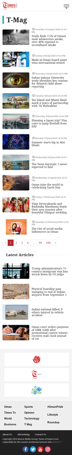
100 (48, 243)
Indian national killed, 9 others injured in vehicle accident (48, 312)
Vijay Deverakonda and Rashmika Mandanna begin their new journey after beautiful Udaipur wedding (49, 208)
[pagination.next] (55, 243)
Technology (31, 418)
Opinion (29, 412)
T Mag (28, 424)
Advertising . (23, 434)
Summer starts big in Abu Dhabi (48, 143)
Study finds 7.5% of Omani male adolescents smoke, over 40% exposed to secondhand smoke (49, 40)
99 (40, 243)
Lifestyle (52, 414)
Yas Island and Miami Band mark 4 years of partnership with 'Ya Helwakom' (50, 103)
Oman (8, 406)
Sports (28, 406)
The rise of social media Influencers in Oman (47, 230)
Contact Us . (41, 434)
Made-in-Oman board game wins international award (49, 61)
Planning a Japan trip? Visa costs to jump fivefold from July (49, 123)
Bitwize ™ (57, 442)
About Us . (8, 434)
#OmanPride (55, 406)
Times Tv (10, 412)
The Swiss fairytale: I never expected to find (49, 165)
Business (10, 424)
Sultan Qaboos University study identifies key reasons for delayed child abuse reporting (50, 82)
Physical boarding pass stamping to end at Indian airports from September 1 (49, 292)
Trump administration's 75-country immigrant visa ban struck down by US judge (50, 271)
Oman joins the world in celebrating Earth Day (47, 186)
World (8, 418)
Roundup (53, 422)
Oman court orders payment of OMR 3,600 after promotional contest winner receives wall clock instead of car (50, 332)
